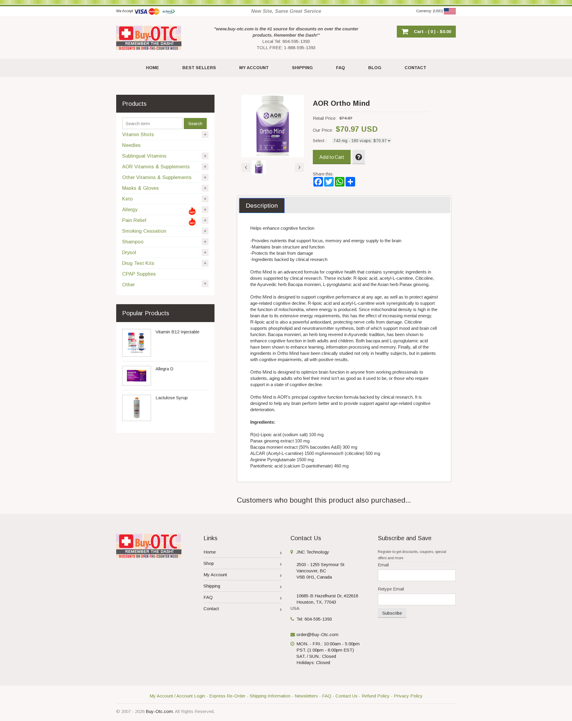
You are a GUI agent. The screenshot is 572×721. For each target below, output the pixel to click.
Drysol (129, 252)
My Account (215, 574)
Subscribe (392, 613)
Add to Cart (331, 157)
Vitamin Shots (138, 134)
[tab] (262, 205)
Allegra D (164, 368)
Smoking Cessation (144, 231)
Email (383, 564)
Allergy (129, 209)
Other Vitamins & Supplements (157, 177)
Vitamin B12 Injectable (177, 331)
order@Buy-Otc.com (317, 634)
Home (209, 551)
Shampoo (133, 241)
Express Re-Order (227, 695)
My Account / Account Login (177, 695)
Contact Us (346, 695)
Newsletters (306, 695)
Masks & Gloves (140, 188)
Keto (127, 198)
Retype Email (391, 588)
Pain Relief (134, 220)
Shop (208, 563)
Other (128, 284)
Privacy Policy (408, 695)
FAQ (208, 597)
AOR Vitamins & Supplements (156, 166)
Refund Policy (376, 695)
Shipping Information (270, 695)
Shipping (211, 585)
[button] (426, 32)
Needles (131, 145)
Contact (211, 608)
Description (262, 205)
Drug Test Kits (138, 263)
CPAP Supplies (139, 273)
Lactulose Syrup (172, 397)
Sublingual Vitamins (144, 156)
